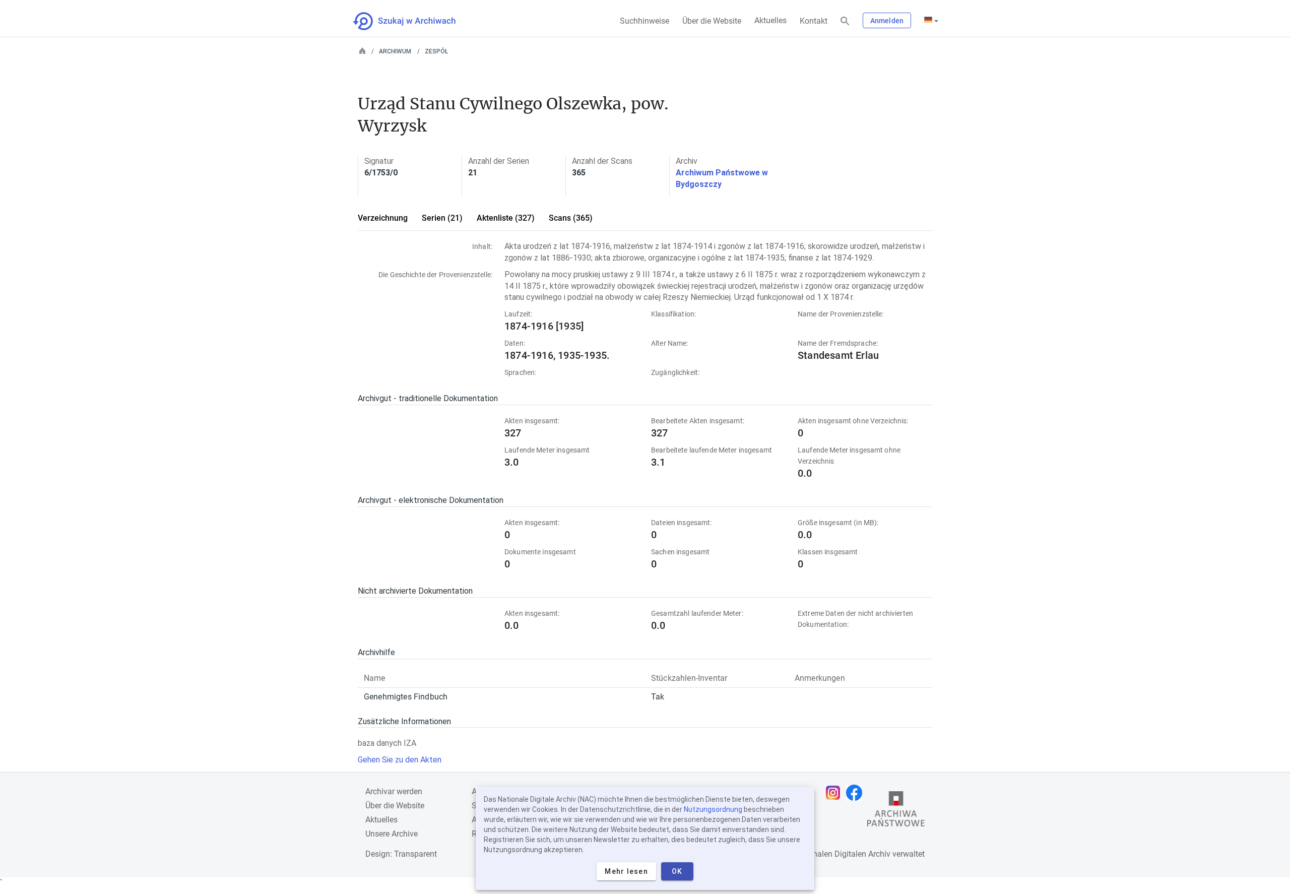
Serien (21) (442, 218)
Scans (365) (571, 218)
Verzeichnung (383, 218)
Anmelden (887, 21)
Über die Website (711, 21)
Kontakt (813, 21)
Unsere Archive (391, 834)
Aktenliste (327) (506, 218)
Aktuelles (770, 20)
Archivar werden (393, 791)
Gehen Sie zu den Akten (399, 759)
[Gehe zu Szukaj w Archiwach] (413, 21)
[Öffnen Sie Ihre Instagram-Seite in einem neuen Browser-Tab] (835, 793)
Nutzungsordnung (713, 809)
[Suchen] (845, 21)
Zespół (436, 51)
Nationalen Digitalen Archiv (842, 854)
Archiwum (395, 51)
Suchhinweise (644, 21)
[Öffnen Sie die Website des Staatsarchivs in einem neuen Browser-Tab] (896, 811)
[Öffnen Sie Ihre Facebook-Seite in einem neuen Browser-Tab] (856, 793)
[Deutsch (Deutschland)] (931, 21)
